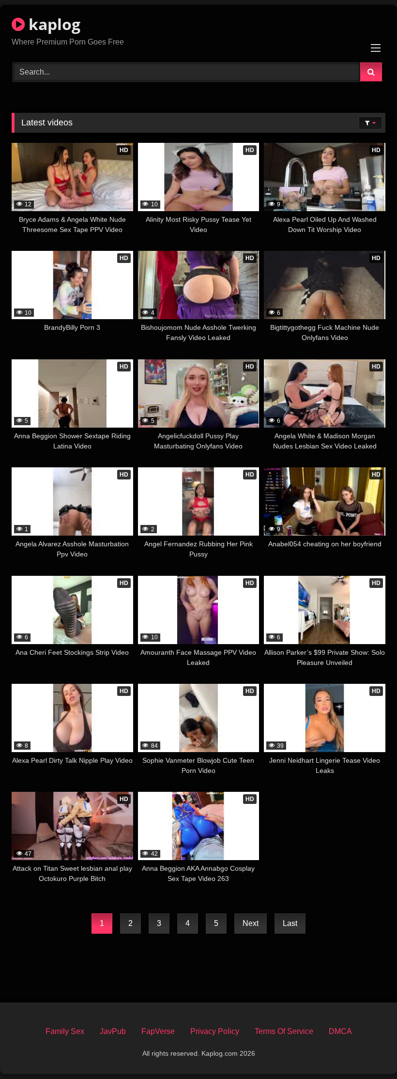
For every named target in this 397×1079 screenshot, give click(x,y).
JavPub (113, 1031)
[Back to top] (367, 1050)
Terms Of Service (284, 1031)
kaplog (52, 24)
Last (290, 923)
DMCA (340, 1031)
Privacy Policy (214, 1031)
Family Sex (65, 1031)
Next (251, 923)
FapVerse (158, 1031)
